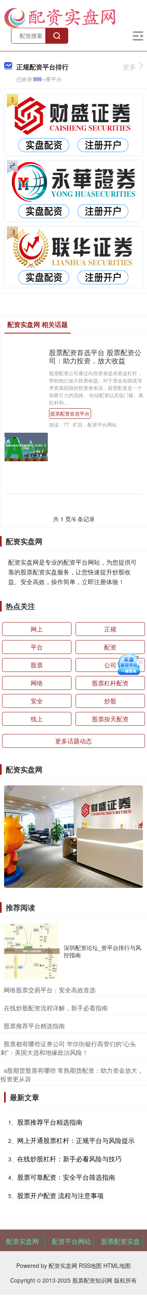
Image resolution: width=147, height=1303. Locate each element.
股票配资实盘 (120, 1241)
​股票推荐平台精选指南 (34, 1025)
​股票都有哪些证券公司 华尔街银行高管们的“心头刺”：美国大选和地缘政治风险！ (68, 1047)
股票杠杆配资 (110, 682)
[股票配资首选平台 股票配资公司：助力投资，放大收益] (26, 446)
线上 (37, 718)
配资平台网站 (71, 1241)
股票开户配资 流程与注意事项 (60, 1195)
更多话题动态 (73, 740)
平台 (37, 647)
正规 (110, 629)
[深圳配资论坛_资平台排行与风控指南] (32, 951)
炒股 (110, 700)
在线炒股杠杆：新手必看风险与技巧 (69, 1158)
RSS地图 (90, 1265)
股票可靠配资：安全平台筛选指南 (66, 1177)
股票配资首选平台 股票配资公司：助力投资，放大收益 (95, 356)
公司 (110, 664)
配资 (110, 647)
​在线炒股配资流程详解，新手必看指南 (56, 1007)
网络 (37, 682)
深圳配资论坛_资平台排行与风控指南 (102, 951)
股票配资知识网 (92, 1280)
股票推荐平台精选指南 (49, 1122)
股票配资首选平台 (69, 413)
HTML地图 (117, 1265)
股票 (37, 664)
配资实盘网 (22, 1241)
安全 (37, 700)
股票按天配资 (110, 718)
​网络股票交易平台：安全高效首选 (50, 989)
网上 (37, 629)
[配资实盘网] (59, 17)
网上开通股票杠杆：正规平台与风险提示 (76, 1140)
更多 (129, 66)
